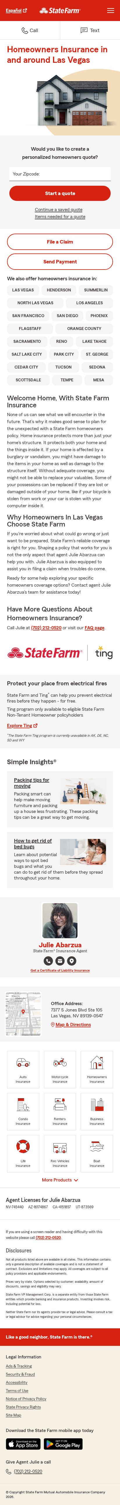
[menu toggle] (111, 11)
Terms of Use (17, 1391)
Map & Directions (73, 1024)
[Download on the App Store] (23, 1444)
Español (14, 10)
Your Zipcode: (26, 174)
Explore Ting (19, 725)
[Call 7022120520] (48, 961)
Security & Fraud (20, 1374)
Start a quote (60, 193)
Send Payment (60, 261)
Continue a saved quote (58, 209)
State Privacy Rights (23, 1407)
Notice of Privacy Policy (26, 1399)
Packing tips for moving (31, 782)
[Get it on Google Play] (63, 1444)
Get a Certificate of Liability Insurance (60, 970)
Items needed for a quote (60, 216)
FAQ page (94, 627)
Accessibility (16, 1383)
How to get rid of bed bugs (33, 843)
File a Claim (60, 241)
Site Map (13, 1415)
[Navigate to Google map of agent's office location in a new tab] (71, 961)
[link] (60, 10)
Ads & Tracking (19, 1366)
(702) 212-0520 (46, 627)
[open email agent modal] (60, 961)
